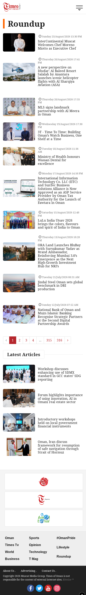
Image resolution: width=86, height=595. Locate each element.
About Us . (9, 571)
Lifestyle (63, 547)
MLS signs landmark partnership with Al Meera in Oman (58, 110)
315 (49, 340)
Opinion (35, 545)
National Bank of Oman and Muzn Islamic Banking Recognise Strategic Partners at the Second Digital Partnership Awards (60, 317)
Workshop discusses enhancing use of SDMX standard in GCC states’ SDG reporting (59, 374)
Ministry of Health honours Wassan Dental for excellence (59, 160)
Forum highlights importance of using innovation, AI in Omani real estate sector (60, 398)
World (9, 552)
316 (59, 340)
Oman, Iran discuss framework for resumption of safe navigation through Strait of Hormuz (59, 447)
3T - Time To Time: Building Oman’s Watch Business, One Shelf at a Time (60, 135)
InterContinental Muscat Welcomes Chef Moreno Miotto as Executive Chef (57, 44)
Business (12, 559)
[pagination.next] (68, 340)
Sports (34, 538)
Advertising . (28, 571)
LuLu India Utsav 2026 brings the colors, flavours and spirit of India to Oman (59, 224)
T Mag (33, 559)
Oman (9, 538)
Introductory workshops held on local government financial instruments (57, 422)
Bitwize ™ (68, 579)
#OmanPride (66, 538)
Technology (38, 552)
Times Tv (12, 545)
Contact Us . (49, 571)
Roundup (64, 556)
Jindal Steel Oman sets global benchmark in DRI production (60, 285)
